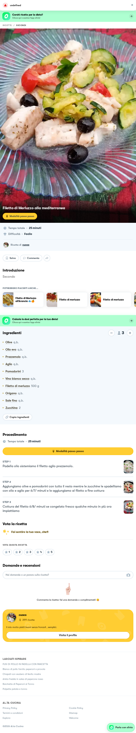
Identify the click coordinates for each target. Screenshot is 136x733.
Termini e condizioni (13, 713)
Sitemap (73, 713)
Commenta (33, 258)
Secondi (21, 25)
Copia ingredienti (19, 417)
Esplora (6, 718)
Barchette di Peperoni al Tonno (18, 684)
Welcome (73, 718)
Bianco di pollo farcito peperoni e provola (24, 669)
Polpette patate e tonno (15, 689)
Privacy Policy (10, 708)
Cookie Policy (76, 708)
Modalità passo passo (22, 216)
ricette (7, 25)
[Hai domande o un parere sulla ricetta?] (65, 575)
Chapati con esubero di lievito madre (22, 674)
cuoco (25, 244)
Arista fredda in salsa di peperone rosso (23, 679)
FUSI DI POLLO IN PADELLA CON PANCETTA (25, 664)
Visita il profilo (68, 635)
